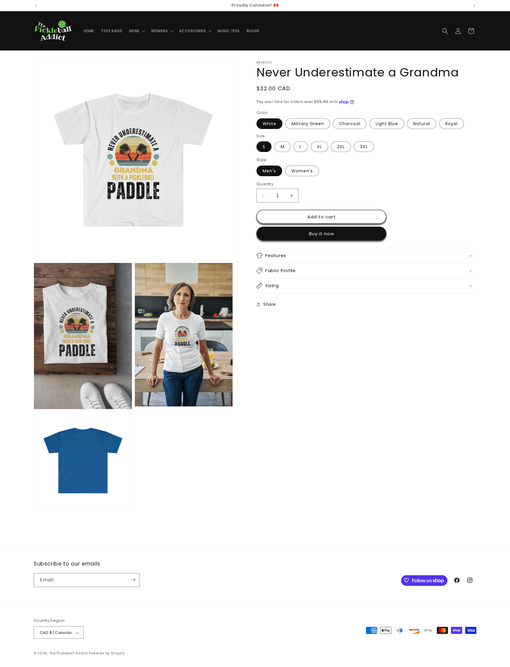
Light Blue (387, 124)
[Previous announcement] (35, 5)
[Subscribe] (133, 580)
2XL (341, 147)
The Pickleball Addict (68, 653)
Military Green (308, 124)
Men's (269, 171)
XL (319, 147)
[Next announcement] (474, 5)
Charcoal (349, 124)
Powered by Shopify (107, 653)
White (269, 124)
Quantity (264, 184)
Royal (451, 124)
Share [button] (269, 304)
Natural (421, 124)
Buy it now (321, 233)
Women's (302, 171)
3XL (364, 147)
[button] (136, 31)
